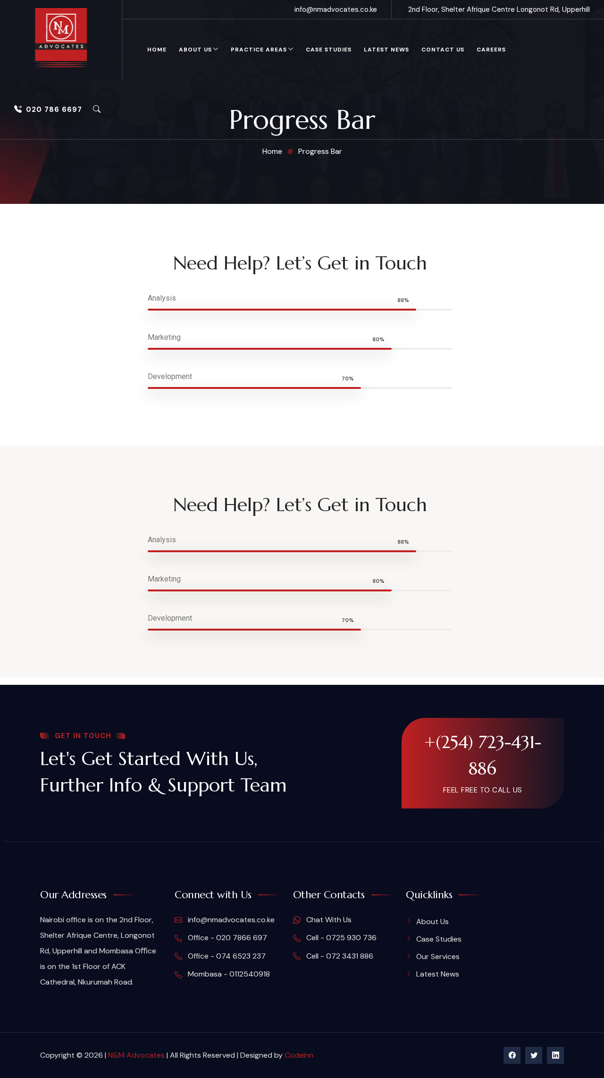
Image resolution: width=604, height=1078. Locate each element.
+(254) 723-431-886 (482, 755)
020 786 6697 (54, 109)
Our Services (438, 956)
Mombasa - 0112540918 (228, 974)
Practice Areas (259, 49)
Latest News (386, 49)
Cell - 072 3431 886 (338, 956)
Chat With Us (328, 920)
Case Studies (329, 49)
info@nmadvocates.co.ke (335, 9)
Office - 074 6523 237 (226, 956)
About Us (195, 49)
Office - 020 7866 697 (226, 938)
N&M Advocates (136, 1055)
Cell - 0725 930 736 (340, 938)
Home (157, 49)
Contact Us (442, 49)
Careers (491, 49)
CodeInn (299, 1055)
